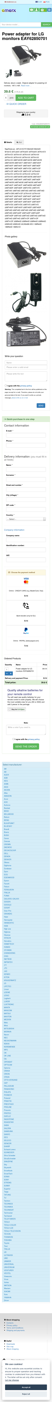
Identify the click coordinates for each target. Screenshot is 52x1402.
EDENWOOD (9, 877)
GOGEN (7, 902)
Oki (5, 1059)
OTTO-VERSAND (10, 1080)
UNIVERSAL (9, 1264)
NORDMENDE (9, 1047)
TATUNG (7, 1195)
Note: (26, 722)
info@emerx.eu (11, 2)
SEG (6, 1137)
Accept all (26, 1387)
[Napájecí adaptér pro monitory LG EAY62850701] (8, 73)
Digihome (7, 865)
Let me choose (12, 1380)
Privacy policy (12, 1325)
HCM (6, 926)
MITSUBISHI (9, 1029)
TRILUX (7, 1249)
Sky (5, 1164)
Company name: (13, 535)
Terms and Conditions (15, 1327)
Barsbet (7, 808)
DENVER (7, 859)
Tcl (5, 1198)
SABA (6, 1125)
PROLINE (8, 1107)
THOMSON (8, 1237)
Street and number (14, 485)
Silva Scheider (9, 1155)
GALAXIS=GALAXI (11, 899)
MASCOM (8, 1010)
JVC (5, 971)
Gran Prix (7, 911)
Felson (6, 887)
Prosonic (7, 1110)
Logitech (7, 998)
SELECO (7, 1140)
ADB (6, 778)
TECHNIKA (8, 1207)
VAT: (8, 555)
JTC (5, 968)
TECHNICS (8, 1204)
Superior (7, 1189)
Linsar (6, 989)
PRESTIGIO (9, 1104)
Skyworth (7, 1167)
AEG (6, 781)
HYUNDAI (8, 950)
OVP (6, 1083)
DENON (7, 856)
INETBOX (8, 959)
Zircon (6, 1300)
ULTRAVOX (8, 1255)
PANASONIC (9, 1089)
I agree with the (19, 385)
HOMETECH (9, 944)
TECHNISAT (9, 1210)
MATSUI (7, 1013)
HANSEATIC (9, 923)
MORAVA (7, 1032)
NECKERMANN (10, 1041)
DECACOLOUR (10, 850)
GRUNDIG (8, 914)
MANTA (7, 1007)
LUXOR (7, 1001)
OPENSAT (8, 1062)
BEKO (6, 811)
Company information (14, 529)
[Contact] (31, 10)
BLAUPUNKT (9, 823)
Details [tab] (9, 142)
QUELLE (7, 1116)
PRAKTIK (8, 1101)
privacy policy (26, 385)
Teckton (7, 1201)
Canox (6, 838)
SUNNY (7, 1186)
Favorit (6, 884)
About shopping (13, 1349)
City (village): (12, 495)
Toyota (6, 1243)
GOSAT (7, 908)
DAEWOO (8, 847)
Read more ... (26, 85)
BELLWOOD (9, 814)
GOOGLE (7, 905)
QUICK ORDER (17, 103)
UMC (6, 1258)
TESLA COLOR (10, 1225)
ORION (7, 1074)
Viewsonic (8, 1276)
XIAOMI (7, 1291)
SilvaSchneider (10, 1158)
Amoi (6, 799)
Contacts (10, 1323)
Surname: (10, 475)
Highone (7, 932)
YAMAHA (7, 1297)
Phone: (9, 440)
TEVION (7, 1234)
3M (5, 769)
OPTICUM (8, 1065)
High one (7, 929)
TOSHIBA (8, 1240)
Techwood (8, 1216)
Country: (10, 515)
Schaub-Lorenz (10, 1149)
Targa (6, 1192)
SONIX (6, 1177)
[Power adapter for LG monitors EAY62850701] (26, 56)
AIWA (6, 784)
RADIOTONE (9, 1119)
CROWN (7, 844)
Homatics (7, 941)
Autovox (7, 805)
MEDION (7, 1019)
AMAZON (7, 796)
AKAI (6, 787)
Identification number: (15, 545)
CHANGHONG (9, 953)
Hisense (7, 935)
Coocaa (7, 841)
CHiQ (6, 956)
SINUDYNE (8, 1161)
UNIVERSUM (9, 1267)
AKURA (7, 790)
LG (5, 983)
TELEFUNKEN (9, 1219)
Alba (5, 793)
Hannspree (8, 920)
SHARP (7, 1146)
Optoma (7, 1068)
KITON (6, 977)
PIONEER (8, 1095)
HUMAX (7, 947)
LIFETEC (7, 986)
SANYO (7, 1134)
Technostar (8, 1213)
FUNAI (6, 896)
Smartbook (8, 1170)
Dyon (6, 871)
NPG (6, 1050)
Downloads (11, 1344)
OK (5, 1053)
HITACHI (7, 938)
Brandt (6, 829)
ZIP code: (10, 505)
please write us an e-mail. (20, 398)
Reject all (26, 1394)
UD (5, 1252)
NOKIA (6, 1044)
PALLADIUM (9, 1086)
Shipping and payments (16, 1330)
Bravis (6, 832)
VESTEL (7, 1273)
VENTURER (8, 1270)
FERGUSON (9, 890)
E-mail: (9, 430)
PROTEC (7, 1113)
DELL (6, 853)
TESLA (7, 1222)
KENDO (7, 974)
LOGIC (6, 995)
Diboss (6, 862)
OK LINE (7, 1056)
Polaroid (7, 1098)
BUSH (6, 835)
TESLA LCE (8, 1228)
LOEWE (7, 992)
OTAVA (6, 1077)
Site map (10, 1346)
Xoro (6, 1294)
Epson (6, 880)
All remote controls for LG (40, 127)
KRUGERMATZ (10, 980)
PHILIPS (7, 1092)
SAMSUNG (8, 1131)
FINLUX (7, 893)
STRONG (7, 1183)
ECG (6, 874)
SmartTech (8, 1174)
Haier (6, 917)
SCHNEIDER (9, 1152)
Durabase (7, 868)
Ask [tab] (20, 142)
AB (5, 772)
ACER (6, 775)
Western (7, 1288)
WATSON (7, 1285)
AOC (6, 802)
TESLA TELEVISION (12, 1231)
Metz (6, 1022)
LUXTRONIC (9, 1004)
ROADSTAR (8, 1122)
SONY (6, 1180)
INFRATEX (8, 962)
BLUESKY (8, 826)
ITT (5, 965)
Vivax (6, 1279)
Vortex (6, 1282)
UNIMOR (7, 1261)
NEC (6, 1038)
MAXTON (7, 1016)
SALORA (7, 1128)
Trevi (6, 1246)
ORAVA (7, 1071)
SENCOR (7, 1143)
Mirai (6, 1025)
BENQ (6, 820)
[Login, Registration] (36, 10)
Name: (9, 465)
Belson (6, 817)
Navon (6, 1035)
